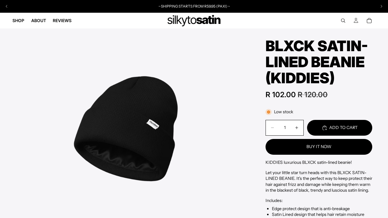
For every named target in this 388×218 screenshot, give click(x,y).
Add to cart (343, 127)
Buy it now (318, 146)
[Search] (343, 20)
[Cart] (369, 20)
